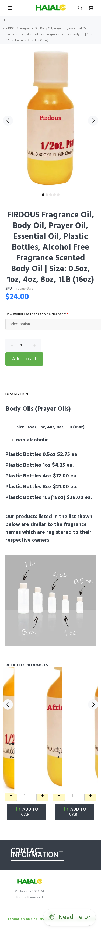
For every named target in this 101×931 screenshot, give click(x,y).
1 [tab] (43, 194)
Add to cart (24, 358)
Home (7, 20)
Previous (8, 121)
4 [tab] (54, 194)
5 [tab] (58, 194)
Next (93, 121)
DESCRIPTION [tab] (16, 394)
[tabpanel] (50, 117)
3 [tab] (50, 194)
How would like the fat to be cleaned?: (36, 314)
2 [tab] (47, 194)
